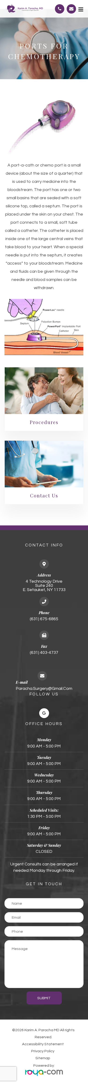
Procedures (44, 422)
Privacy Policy (42, 1051)
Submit (44, 998)
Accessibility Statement (43, 1044)
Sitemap (42, 1058)
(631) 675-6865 (44, 619)
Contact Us (44, 495)
